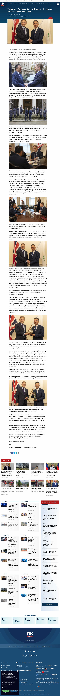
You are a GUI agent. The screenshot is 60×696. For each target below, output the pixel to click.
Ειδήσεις (15, 646)
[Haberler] (41, 620)
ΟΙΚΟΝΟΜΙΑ (6, 535)
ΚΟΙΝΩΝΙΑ (6, 501)
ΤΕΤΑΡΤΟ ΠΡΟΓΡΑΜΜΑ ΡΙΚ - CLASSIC (24, 684)
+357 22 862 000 (6, 665)
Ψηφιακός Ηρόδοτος (40, 646)
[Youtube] (34, 651)
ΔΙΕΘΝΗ (50, 18)
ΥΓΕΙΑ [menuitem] (33, 3)
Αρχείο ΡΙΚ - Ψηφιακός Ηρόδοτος (23, 666)
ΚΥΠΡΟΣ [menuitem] (14, 3)
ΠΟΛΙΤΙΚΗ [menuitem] (23, 3)
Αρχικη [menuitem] (10, 3)
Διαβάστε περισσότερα (11, 682)
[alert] (10, 683)
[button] (3, 684)
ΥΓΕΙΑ (24, 535)
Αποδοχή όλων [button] (6, 690)
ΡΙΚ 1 (17, 673)
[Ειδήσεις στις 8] (6, 620)
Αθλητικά (32, 646)
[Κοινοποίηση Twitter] (14, 453)
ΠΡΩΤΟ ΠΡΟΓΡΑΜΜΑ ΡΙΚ (21, 679)
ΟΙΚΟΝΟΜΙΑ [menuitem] (28, 3)
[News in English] (53, 620)
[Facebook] (25, 651)
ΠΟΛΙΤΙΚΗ (25, 501)
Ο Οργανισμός (19, 665)
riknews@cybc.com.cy (7, 667)
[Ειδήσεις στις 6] (29, 620)
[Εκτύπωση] (18, 453)
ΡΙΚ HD (17, 676)
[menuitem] (50, 4)
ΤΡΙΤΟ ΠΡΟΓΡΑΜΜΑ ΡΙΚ (21, 682)
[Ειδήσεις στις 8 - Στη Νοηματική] (18, 620)
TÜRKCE (33, 641)
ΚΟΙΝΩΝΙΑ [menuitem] (19, 3)
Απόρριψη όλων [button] (14, 690)
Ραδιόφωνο (26, 646)
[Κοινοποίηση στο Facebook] (12, 453)
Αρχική (10, 646)
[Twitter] (28, 651)
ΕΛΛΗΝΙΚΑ (27, 641)
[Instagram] (31, 651)
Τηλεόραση (20, 646)
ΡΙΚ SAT (17, 677)
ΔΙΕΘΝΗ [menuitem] (42, 3)
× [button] (17, 671)
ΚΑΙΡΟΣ (44, 597)
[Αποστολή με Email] (16, 453)
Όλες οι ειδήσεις (50, 604)
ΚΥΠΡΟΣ (44, 507)
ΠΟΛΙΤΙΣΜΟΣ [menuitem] (37, 3)
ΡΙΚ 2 (17, 674)
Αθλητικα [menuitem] (46, 3)
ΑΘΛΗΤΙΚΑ (25, 574)
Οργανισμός (48, 646)
